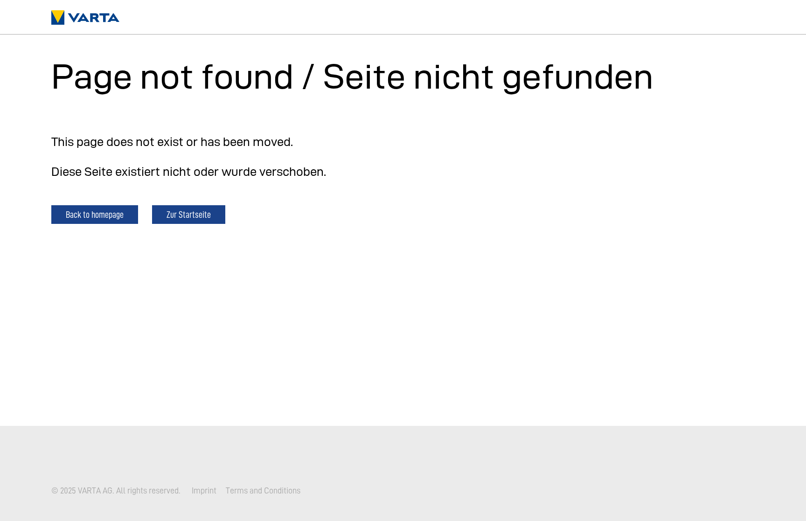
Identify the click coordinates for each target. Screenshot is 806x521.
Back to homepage (95, 214)
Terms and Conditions (263, 490)
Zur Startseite (189, 214)
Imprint (204, 490)
